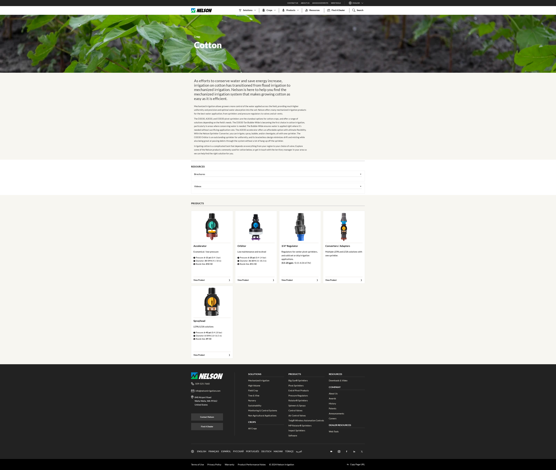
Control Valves (295, 410)
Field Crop (253, 390)
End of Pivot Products (298, 390)
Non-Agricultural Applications (262, 415)
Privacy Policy (214, 464)
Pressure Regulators (298, 395)
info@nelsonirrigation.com (207, 390)
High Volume (254, 385)
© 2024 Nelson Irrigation (281, 464)
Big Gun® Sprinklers (298, 380)
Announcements (320, 3)
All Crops (252, 428)
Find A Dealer (207, 426)
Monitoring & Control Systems (262, 410)
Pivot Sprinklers (296, 385)
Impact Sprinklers (296, 430)
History (332, 403)
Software (292, 435)
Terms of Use (197, 464)
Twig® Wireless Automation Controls (306, 420)
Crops (197, 36)
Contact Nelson (207, 417)
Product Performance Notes (252, 464)
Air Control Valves (297, 415)
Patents (332, 408)
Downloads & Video (338, 380)
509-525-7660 (202, 383)
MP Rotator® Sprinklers (300, 425)
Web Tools (336, 3)
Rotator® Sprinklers (298, 400)
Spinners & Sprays (297, 405)
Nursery (252, 400)
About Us (305, 3)
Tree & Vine (253, 395)
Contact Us (292, 3)
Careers (332, 418)
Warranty (229, 464)
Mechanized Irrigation (258, 380)
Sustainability (254, 405)
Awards (332, 398)
